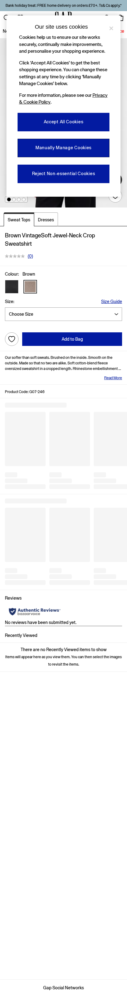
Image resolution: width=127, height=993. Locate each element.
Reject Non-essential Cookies (63, 173)
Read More (113, 378)
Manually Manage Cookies (63, 147)
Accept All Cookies (64, 121)
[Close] (111, 28)
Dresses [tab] (46, 219)
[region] (63, 106)
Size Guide (111, 301)
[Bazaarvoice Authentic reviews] (34, 611)
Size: (9, 301)
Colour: (12, 274)
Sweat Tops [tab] (19, 219)
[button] (9, 199)
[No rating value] (16, 256)
